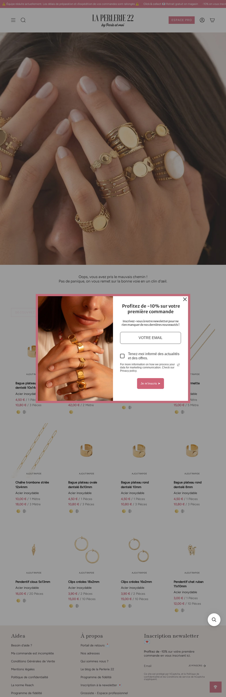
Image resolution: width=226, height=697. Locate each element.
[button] (214, 619)
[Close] (185, 299)
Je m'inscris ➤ (150, 383)
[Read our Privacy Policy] (178, 364)
